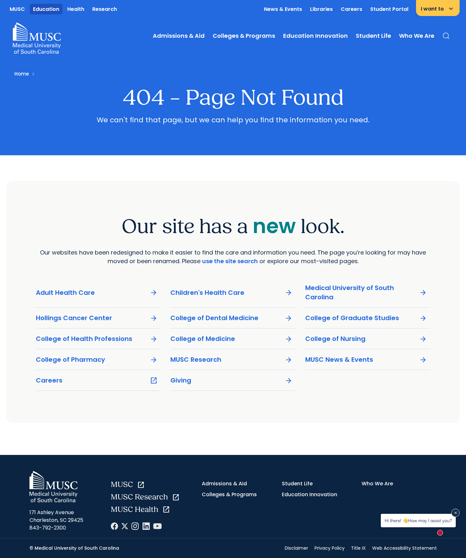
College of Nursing (366, 339)
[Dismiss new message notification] (455, 513)
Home (21, 73)
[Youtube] (157, 526)
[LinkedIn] (146, 526)
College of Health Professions (97, 339)
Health (75, 9)
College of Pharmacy (97, 359)
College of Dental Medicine (231, 318)
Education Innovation (315, 36)
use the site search (230, 261)
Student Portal (389, 9)
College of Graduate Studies (366, 318)
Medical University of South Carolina (366, 292)
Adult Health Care (97, 292)
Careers (351, 9)
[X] (124, 526)
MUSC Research (231, 359)
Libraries (321, 9)
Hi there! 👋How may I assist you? (418, 520)
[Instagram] (135, 526)
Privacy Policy (330, 548)
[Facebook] (114, 526)
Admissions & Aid (179, 36)
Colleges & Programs (244, 36)
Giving (231, 380)
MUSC (17, 9)
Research (104, 9)
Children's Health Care (231, 292)
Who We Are (416, 36)
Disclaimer (296, 548)
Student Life (373, 36)
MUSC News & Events (366, 359)
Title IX (358, 548)
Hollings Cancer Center (97, 318)
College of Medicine (231, 339)
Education (46, 9)
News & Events (283, 9)
